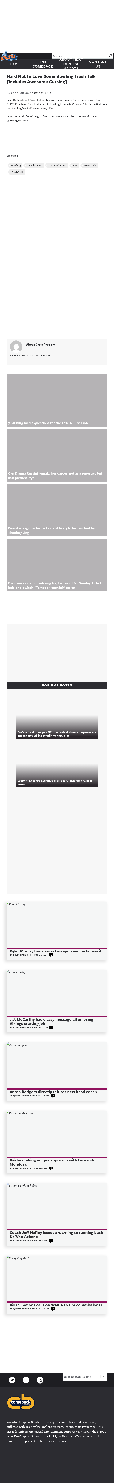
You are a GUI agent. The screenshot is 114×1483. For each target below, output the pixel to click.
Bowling (16, 165)
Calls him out (34, 165)
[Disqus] (57, 216)
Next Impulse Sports (77, 1376)
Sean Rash (90, 165)
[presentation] (57, 925)
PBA (75, 165)
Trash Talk (17, 172)
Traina (14, 155)
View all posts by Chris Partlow (30, 355)
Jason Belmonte (57, 165)
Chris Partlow (20, 92)
